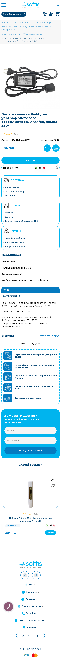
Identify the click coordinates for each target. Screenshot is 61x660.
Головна (5, 22)
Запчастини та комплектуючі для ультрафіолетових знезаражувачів (27, 28)
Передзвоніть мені (30, 450)
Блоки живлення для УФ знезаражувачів (21, 34)
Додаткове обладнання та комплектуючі (33, 22)
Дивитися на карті (30, 635)
